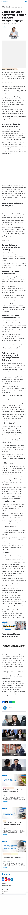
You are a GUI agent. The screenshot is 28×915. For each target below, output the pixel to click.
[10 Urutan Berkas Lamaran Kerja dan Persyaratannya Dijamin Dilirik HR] (14, 847)
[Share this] (3, 702)
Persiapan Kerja (14, 854)
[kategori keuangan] (14, 735)
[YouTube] (6, 879)
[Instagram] (8, 879)
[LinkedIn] (11, 879)
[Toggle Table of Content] (11, 82)
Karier (3, 69)
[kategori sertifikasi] (14, 750)
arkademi (4, 23)
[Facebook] (3, 879)
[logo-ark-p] (4, 1)
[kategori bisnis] (14, 720)
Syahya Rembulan (6, 795)
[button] (23, 2)
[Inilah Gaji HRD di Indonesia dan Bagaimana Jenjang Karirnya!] (14, 814)
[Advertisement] (14, 54)
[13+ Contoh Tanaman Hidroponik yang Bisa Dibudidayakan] (14, 781)
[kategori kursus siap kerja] (14, 765)
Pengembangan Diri (12, 69)
